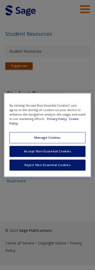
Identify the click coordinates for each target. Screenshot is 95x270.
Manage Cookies (47, 138)
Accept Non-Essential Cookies (47, 151)
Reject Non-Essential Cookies (48, 165)
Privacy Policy (57, 119)
